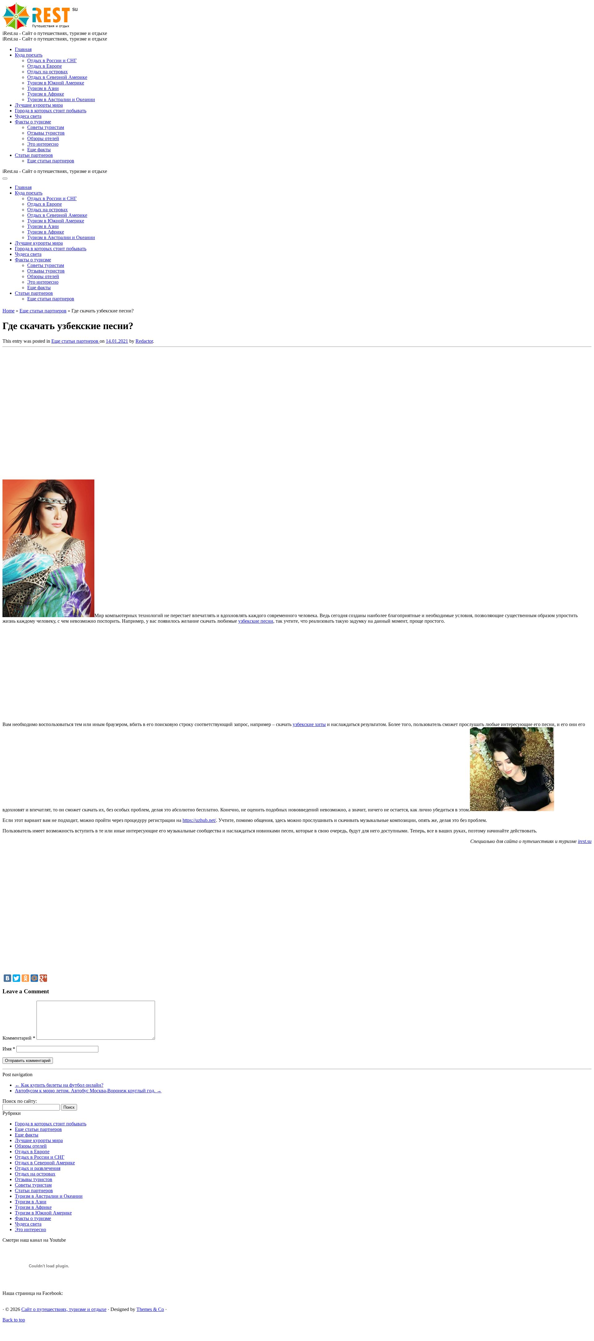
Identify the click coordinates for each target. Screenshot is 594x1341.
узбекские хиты (309, 724)
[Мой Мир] (34, 978)
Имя (8, 1048)
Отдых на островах (47, 71)
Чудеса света (28, 116)
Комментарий (18, 1038)
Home (8, 310)
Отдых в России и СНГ (52, 60)
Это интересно (42, 144)
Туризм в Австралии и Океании (61, 99)
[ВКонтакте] (7, 978)
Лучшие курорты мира (39, 105)
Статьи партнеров (34, 155)
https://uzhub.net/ (199, 820)
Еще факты (39, 149)
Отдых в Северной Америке (57, 77)
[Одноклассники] (25, 978)
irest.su (585, 841)
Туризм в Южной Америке (55, 82)
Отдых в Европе (44, 66)
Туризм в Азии (43, 88)
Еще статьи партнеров (50, 160)
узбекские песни (255, 621)
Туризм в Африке (45, 94)
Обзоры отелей (43, 138)
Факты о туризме (33, 121)
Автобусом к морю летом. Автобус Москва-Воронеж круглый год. (88, 1090)
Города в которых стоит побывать (50, 110)
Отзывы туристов (46, 132)
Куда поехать (28, 55)
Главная (23, 49)
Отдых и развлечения (37, 1168)
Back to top (13, 1319)
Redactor (144, 341)
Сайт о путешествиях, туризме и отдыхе (63, 1309)
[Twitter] (16, 978)
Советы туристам (45, 127)
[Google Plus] (43, 978)
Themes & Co (150, 1309)
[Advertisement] (92, 411)
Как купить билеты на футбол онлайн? (59, 1085)
